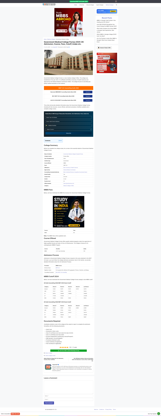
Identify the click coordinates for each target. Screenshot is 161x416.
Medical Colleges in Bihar (69, 185)
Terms (114, 409)
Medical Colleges (110, 4)
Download (88, 92)
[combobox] (46, 125)
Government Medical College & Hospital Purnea (73, 154)
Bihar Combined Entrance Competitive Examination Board (75, 172)
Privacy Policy (108, 409)
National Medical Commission (70, 169)
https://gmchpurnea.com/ (69, 183)
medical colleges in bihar (50, 355)
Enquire (113, 11)
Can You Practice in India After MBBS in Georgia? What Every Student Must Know (107, 40)
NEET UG (58, 267)
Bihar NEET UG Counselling (61, 272)
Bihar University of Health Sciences (71, 167)
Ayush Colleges (99, 4)
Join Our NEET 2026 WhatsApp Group (69, 350)
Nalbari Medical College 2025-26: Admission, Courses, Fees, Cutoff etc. (54, 359)
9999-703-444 (15, 413)
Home (75, 4)
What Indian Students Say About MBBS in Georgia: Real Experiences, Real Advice (107, 30)
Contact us (101, 409)
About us (96, 409)
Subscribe (68, 133)
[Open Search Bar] (116, 5)
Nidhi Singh (66, 47)
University (81, 4)
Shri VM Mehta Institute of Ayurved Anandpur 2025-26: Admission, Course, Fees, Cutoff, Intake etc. (82, 359)
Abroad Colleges (90, 4)
